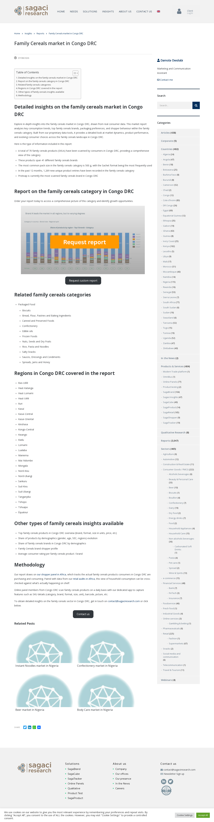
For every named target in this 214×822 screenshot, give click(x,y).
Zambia (167, 343)
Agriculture (168, 454)
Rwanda (167, 287)
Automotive (169, 459)
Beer (171, 487)
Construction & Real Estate (176, 464)
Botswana (168, 169)
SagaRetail (168, 412)
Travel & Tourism (171, 670)
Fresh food (168, 608)
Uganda (167, 338)
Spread (172, 567)
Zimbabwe (168, 348)
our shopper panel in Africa (51, 574)
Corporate (167, 140)
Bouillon (173, 497)
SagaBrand (168, 391)
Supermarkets (176, 643)
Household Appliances (180, 528)
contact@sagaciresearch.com (124, 601)
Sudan (166, 312)
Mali (165, 261)
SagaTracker (169, 422)
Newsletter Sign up (174, 773)
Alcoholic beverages (179, 474)
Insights (108, 11)
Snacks (166, 648)
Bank (171, 588)
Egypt (166, 210)
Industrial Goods (171, 613)
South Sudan (169, 307)
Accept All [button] (203, 815)
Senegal (167, 292)
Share (17, 727)
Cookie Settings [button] (185, 815)
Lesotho (167, 251)
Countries (166, 149)
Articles (165, 132)
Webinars (166, 680)
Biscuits (173, 492)
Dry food (173, 513)
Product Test (75, 793)
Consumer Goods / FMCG (176, 469)
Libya (165, 256)
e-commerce (169, 578)
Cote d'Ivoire (169, 200)
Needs (74, 11)
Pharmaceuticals (171, 628)
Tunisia (166, 333)
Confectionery (176, 502)
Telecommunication (173, 665)
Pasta (172, 557)
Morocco (167, 266)
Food (171, 523)
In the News (168, 358)
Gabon (166, 225)
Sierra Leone (169, 297)
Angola (166, 159)
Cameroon (168, 184)
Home (61, 11)
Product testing (170, 386)
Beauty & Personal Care (181, 479)
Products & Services (172, 366)
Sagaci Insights (170, 397)
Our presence (123, 778)
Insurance (174, 598)
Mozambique (169, 271)
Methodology (24, 95)
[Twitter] (170, 781)
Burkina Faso (169, 174)
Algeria (166, 154)
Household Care (177, 533)
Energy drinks (176, 518)
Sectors (165, 448)
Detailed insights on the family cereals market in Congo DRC (48, 77)
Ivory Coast (168, 241)
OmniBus (167, 376)
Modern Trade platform (175, 371)
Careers (119, 788)
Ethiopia (167, 220)
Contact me (166, 79)
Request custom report (83, 280)
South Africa (169, 302)
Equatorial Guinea (172, 215)
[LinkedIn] (163, 781)
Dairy (171, 507)
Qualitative (74, 788)
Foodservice (169, 603)
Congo (166, 195)
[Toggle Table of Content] (74, 73)
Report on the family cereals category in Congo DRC (43, 81)
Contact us (144, 11)
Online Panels (170, 381)
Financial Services (172, 583)
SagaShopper (170, 417)
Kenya (166, 246)
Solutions (90, 11)
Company (121, 769)
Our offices (121, 774)
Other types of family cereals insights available (41, 92)
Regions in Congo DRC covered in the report (40, 88)
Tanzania (168, 322)
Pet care (173, 562)
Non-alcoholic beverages (181, 538)
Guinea (167, 235)
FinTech (173, 593)
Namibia (167, 276)
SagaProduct (169, 407)
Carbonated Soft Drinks (183, 548)
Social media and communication (171, 655)
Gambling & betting (178, 623)
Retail (166, 633)
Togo (165, 327)
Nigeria (166, 281)
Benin (166, 164)
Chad (165, 190)
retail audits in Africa (84, 578)
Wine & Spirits (176, 572)
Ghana (166, 230)
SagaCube (168, 402)
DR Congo (168, 205)
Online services (171, 618)
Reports (165, 440)
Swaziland (168, 317)
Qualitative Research (173, 432)
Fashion (173, 638)
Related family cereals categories (34, 84)
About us (125, 11)
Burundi (167, 179)
